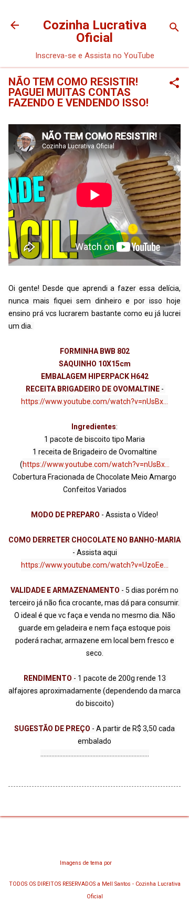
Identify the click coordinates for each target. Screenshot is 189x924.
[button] (174, 84)
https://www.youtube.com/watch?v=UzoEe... (95, 565)
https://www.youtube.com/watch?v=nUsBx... (94, 401)
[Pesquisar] (174, 29)
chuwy (121, 863)
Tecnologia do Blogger (94, 842)
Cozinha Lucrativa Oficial (94, 31)
